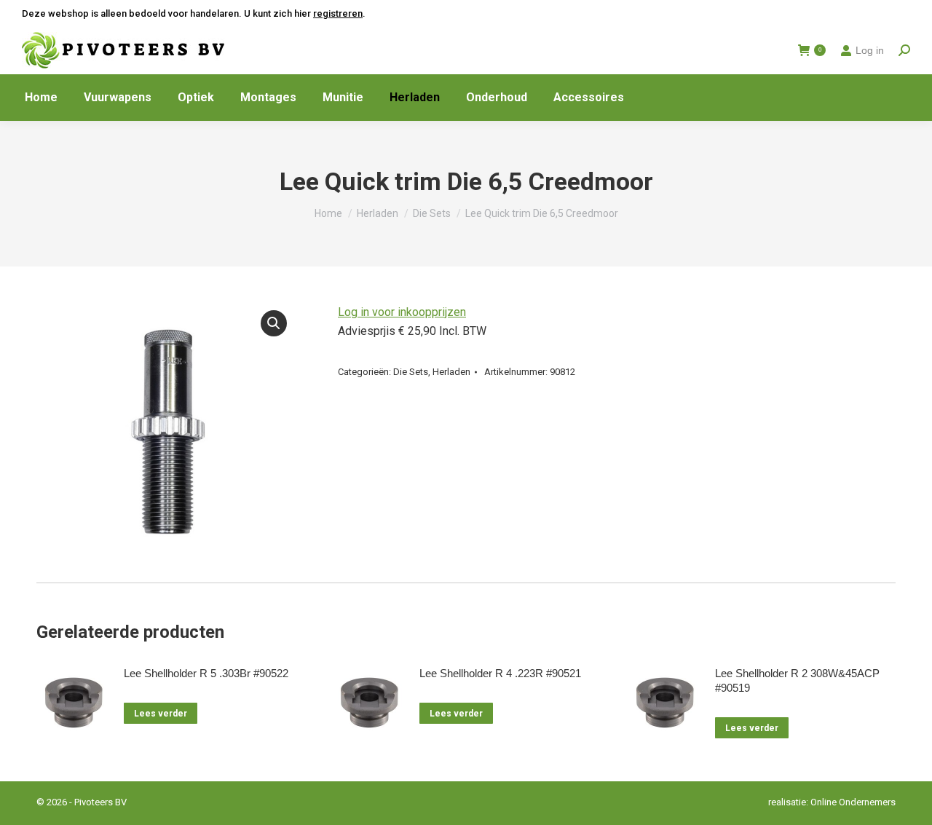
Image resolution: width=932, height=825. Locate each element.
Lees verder (160, 713)
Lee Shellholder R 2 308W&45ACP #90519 (797, 680)
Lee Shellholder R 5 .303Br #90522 (206, 673)
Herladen (451, 371)
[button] (274, 323)
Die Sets (410, 371)
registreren (338, 13)
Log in (870, 50)
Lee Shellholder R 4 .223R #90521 (500, 673)
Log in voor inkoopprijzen (402, 312)
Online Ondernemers (853, 802)
